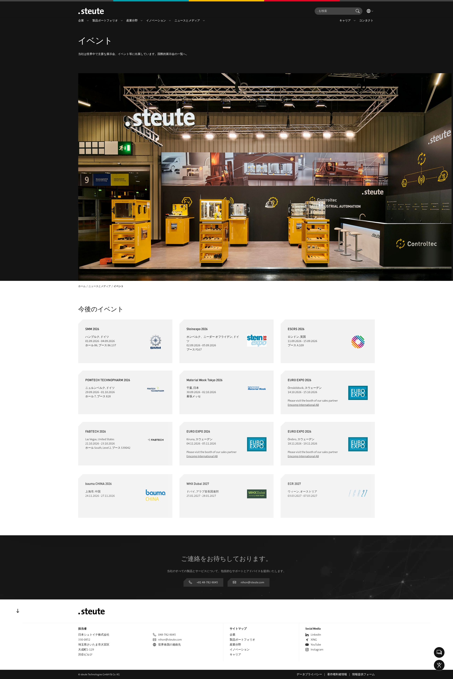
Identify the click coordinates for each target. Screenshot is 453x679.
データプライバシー (309, 674)
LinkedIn (316, 634)
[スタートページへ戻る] (91, 11)
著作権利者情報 (337, 674)
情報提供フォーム (363, 674)
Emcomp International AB (303, 405)
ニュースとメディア (99, 286)
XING (314, 639)
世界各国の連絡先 (169, 644)
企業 (232, 634)
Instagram (317, 649)
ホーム (82, 286)
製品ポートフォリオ (242, 639)
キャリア (235, 654)
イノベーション (240, 649)
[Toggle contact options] (439, 652)
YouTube (316, 644)
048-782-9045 (167, 634)
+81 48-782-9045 (207, 582)
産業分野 (235, 644)
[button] (87, 20)
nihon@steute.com (252, 582)
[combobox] (334, 11)
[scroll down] (17, 611)
